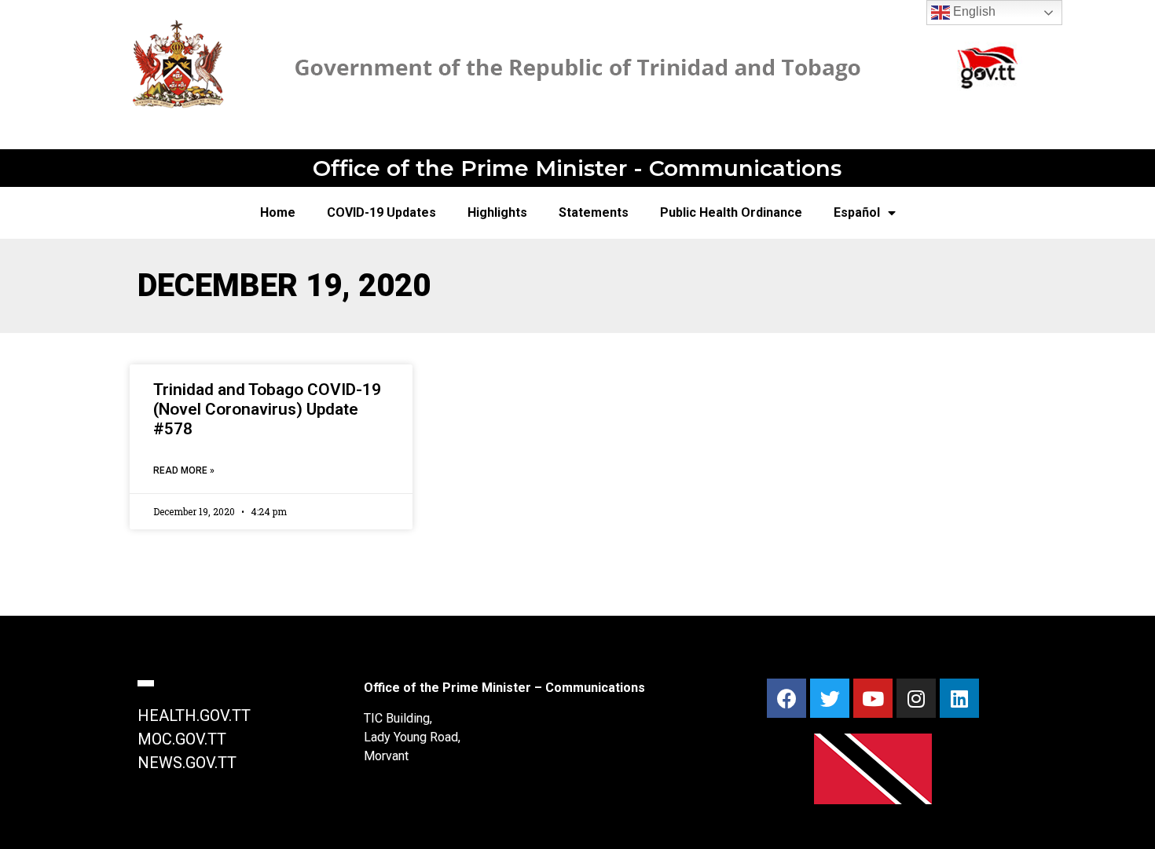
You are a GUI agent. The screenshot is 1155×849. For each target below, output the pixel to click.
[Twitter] (829, 698)
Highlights (497, 212)
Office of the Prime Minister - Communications (577, 168)
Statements (594, 212)
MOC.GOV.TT (182, 739)
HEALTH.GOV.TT (194, 715)
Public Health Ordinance (731, 212)
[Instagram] (916, 698)
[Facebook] (786, 698)
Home (277, 212)
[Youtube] (873, 698)
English (973, 11)
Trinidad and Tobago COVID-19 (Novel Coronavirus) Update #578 (267, 409)
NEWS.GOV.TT (187, 762)
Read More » (183, 470)
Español (857, 212)
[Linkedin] (959, 698)
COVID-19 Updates (381, 212)
